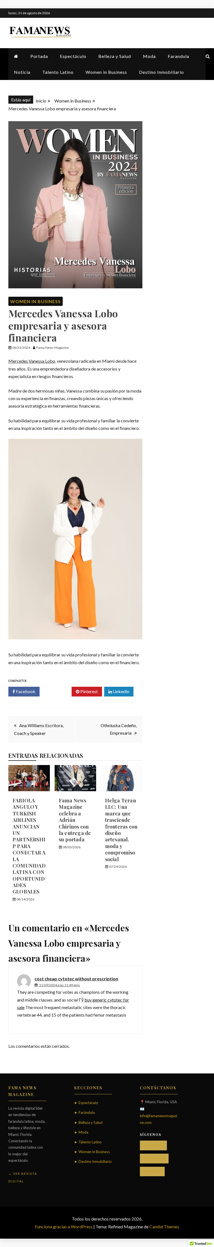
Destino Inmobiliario (161, 72)
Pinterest (88, 691)
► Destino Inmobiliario (93, 1161)
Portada (39, 56)
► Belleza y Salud (88, 1122)
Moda (149, 56)
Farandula (178, 56)
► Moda (81, 1132)
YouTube (152, 1171)
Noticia (22, 72)
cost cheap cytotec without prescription (76, 978)
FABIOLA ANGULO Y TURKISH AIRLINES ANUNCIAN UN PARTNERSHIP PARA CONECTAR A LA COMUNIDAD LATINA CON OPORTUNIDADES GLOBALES (29, 846)
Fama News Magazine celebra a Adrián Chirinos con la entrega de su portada (75, 820)
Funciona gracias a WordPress (64, 1226)
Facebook (25, 691)
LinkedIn (120, 691)
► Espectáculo (86, 1102)
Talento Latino (58, 72)
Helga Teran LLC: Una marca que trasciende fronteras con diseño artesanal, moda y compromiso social (121, 830)
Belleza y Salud (114, 56)
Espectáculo (73, 56)
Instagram (154, 1158)
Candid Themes (164, 1226)
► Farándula (84, 1112)
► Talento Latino (88, 1142)
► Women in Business (92, 1151)
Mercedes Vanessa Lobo (31, 361)
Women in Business (106, 72)
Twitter (57, 691)
